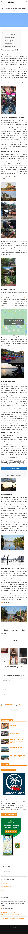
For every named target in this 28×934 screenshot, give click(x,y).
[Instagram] (23, 2)
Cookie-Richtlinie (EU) (6, 886)
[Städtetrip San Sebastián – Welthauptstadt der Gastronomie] (5, 749)
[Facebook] (12, 927)
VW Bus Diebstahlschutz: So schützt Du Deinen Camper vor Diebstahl (17, 741)
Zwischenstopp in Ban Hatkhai (12, 36)
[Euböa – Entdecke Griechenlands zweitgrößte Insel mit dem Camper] (5, 757)
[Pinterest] (24, 2)
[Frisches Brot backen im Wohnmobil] (5, 726)
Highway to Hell (8, 43)
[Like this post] (12, 640)
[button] (26, 458)
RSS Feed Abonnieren (7, 908)
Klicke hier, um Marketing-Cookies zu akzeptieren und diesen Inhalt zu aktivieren (14, 322)
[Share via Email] (16, 640)
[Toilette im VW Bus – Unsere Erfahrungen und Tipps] (5, 733)
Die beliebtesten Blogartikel (9, 46)
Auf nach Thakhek (9, 38)
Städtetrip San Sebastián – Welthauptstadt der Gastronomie (17, 748)
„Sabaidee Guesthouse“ (12, 581)
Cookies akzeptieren (14, 468)
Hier (2, 602)
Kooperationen (5, 883)
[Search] (26, 2)
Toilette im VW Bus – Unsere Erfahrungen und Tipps (16, 732)
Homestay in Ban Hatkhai (10, 37)
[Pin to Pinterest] (14, 640)
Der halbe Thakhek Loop (10, 41)
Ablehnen (14, 472)
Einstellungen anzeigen (14, 475)
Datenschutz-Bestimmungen (13, 704)
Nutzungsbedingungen (7, 706)
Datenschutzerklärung (6, 894)
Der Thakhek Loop (9, 40)
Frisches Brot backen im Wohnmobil (15, 725)
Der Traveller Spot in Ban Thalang (12, 45)
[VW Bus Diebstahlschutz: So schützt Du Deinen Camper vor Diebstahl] (5, 741)
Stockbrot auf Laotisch (10, 34)
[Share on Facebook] (13, 640)
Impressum (3, 890)
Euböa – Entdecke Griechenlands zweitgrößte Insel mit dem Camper (18, 756)
